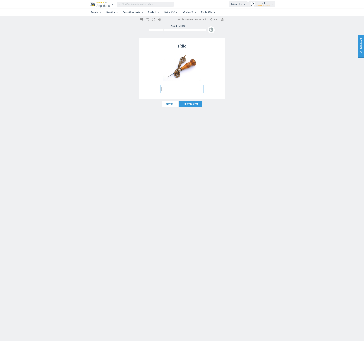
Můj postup (236, 4)
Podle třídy (206, 12)
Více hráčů (188, 12)
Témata (94, 12)
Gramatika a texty (131, 12)
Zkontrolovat (191, 103)
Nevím (169, 103)
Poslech (152, 12)
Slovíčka (110, 12)
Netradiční (169, 12)
